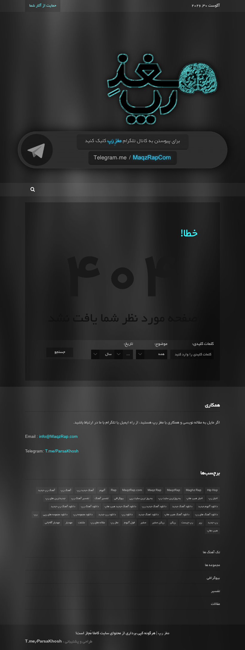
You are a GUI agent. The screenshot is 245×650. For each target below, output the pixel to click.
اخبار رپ (213, 498)
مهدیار (68, 522)
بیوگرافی (119, 498)
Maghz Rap (193, 490)
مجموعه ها (212, 565)
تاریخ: (128, 344)
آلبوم (102, 490)
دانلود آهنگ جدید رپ (154, 506)
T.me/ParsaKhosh (62, 451)
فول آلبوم (129, 522)
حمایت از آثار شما (42, 6)
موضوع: (160, 344)
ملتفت (81, 522)
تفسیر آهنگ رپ (80, 498)
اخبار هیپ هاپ (194, 498)
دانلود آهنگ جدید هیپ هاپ (120, 506)
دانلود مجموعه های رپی (55, 514)
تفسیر (215, 591)
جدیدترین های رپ (55, 498)
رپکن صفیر (158, 522)
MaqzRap (173, 490)
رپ (35, 514)
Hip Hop (212, 490)
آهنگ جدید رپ (85, 490)
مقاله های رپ (98, 522)
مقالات (215, 604)
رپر (200, 522)
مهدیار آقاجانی (52, 522)
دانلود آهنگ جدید (182, 506)
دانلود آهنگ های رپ (206, 514)
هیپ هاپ (212, 530)
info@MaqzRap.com (58, 436)
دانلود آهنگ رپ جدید (63, 506)
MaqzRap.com (132, 490)
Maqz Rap (154, 490)
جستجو (59, 352)
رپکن (173, 522)
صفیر (143, 522)
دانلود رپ (127, 514)
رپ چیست (187, 522)
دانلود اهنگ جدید (148, 514)
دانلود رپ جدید (107, 514)
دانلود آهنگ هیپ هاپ (176, 514)
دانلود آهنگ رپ (90, 506)
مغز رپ (114, 522)
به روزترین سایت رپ (169, 498)
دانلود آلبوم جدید (208, 506)
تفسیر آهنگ (101, 498)
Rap (114, 490)
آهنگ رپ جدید (46, 490)
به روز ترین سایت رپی (141, 498)
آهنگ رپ (66, 490)
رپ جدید (213, 522)
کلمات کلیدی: (203, 344)
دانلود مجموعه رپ (83, 514)
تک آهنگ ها (211, 552)
